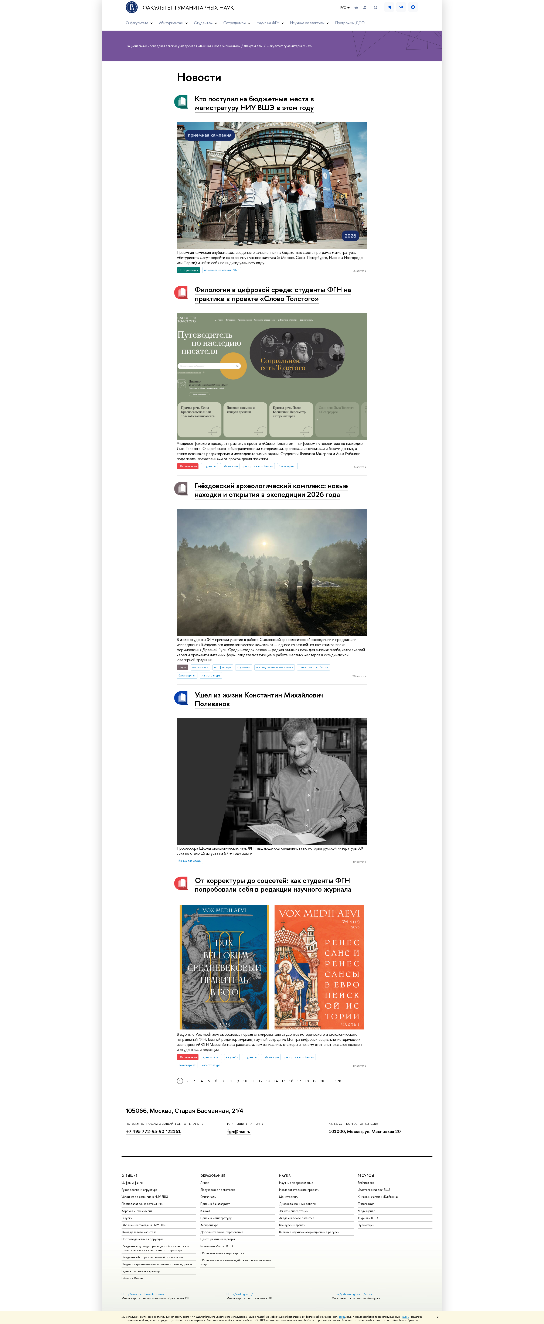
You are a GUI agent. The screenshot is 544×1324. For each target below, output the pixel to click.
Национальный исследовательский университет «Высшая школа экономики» (183, 46)
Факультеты (253, 46)
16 (291, 1081)
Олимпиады (208, 1197)
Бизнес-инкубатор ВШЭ (216, 1246)
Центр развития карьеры (217, 1239)
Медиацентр (366, 1211)
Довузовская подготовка (217, 1190)
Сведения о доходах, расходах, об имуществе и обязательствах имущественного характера (155, 1248)
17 (299, 1081)
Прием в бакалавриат (215, 1204)
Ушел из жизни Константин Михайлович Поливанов (259, 699)
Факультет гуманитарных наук (188, 7)
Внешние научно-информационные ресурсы (309, 1232)
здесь (342, 1316)
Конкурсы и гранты (292, 1225)
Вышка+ (205, 1211)
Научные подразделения (296, 1183)
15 (283, 1081)
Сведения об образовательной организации (152, 1257)
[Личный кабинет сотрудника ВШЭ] (365, 7)
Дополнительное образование (221, 1232)
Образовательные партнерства (222, 1253)
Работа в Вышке (132, 1278)
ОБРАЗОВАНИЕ (212, 1176)
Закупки (127, 1218)
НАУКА (285, 1176)
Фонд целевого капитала (139, 1232)
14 (276, 1081)
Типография (366, 1204)
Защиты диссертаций (293, 1211)
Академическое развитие (296, 1218)
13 (268, 1081)
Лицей (204, 1183)
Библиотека (366, 1183)
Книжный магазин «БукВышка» (378, 1197)
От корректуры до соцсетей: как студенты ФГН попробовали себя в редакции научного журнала (273, 884)
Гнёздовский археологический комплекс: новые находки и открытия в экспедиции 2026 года (271, 490)
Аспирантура (209, 1225)
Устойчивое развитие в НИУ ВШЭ (145, 1197)
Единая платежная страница (141, 1271)
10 (245, 1081)
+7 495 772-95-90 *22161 (153, 1131)
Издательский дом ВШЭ (374, 1190)
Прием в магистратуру (216, 1218)
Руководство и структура (139, 1190)
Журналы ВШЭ (368, 1218)
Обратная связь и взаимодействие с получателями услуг (235, 1262)
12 (260, 1081)
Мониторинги (289, 1197)
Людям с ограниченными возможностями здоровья (157, 1264)
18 (307, 1081)
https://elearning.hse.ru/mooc (352, 1294)
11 (253, 1081)
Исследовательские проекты (299, 1190)
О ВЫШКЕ (130, 1176)
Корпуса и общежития (137, 1211)
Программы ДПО (350, 22)
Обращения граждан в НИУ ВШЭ (144, 1225)
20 (322, 1081)
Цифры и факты (132, 1183)
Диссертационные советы (297, 1204)
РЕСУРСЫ (366, 1176)
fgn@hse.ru (239, 1131)
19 (314, 1081)
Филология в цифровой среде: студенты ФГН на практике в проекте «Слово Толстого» (273, 293)
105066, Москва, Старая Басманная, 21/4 (184, 1111)
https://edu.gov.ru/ (240, 1294)
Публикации (366, 1225)
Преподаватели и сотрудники (142, 1204)
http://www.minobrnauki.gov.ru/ (143, 1294)
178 (338, 1081)
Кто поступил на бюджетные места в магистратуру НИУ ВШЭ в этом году (254, 103)
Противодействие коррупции (142, 1239)
